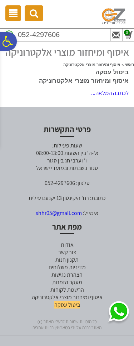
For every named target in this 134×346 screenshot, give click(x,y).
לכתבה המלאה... (110, 93)
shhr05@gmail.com (59, 213)
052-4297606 (39, 35)
